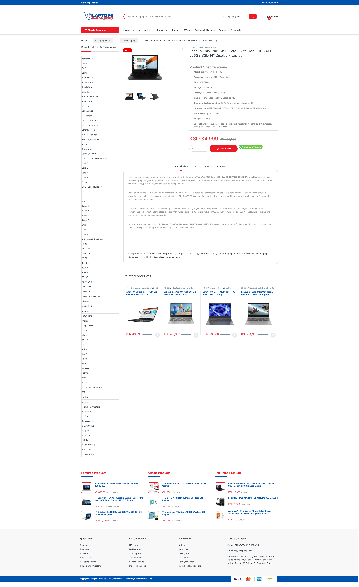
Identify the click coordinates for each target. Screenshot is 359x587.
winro (84, 377)
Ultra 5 (85, 225)
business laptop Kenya (244, 253)
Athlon (84, 144)
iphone (85, 339)
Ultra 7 (85, 229)
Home (84, 40)
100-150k (86, 248)
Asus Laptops (88, 106)
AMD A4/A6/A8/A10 (91, 139)
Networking (236, 30)
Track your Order (186, 561)
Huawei (85, 330)
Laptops (127, 30)
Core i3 (85, 163)
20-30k (85, 258)
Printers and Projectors (92, 387)
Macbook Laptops (90, 125)
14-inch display (191, 253)
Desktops (86, 291)
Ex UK (155, 288)
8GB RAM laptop (225, 253)
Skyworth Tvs (88, 426)
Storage (85, 92)
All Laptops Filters (90, 135)
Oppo (84, 358)
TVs (186, 30)
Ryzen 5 (85, 210)
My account (183, 549)
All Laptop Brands (103, 40)
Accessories (144, 30)
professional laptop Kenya (168, 257)
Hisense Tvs (87, 411)
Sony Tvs (86, 430)
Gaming (85, 73)
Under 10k (86, 286)
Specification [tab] (202, 166)
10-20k (85, 244)
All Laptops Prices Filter (92, 239)
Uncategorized (88, 454)
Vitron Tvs (86, 449)
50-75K (244, 288)
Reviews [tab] (222, 166)
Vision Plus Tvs (88, 445)
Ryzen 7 (85, 215)
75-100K (85, 277)
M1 (83, 191)
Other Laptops (88, 130)
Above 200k (87, 282)
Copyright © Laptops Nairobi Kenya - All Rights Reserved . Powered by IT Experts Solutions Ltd (116, 579)
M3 (83, 201)
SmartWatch (87, 87)
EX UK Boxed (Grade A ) (92, 187)
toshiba (85, 402)
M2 (83, 196)
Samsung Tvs (88, 421)
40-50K (129, 288)
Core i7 (149, 288)
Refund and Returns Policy (190, 566)
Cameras (86, 63)
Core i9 (85, 177)
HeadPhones (87, 77)
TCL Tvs (85, 440)
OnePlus (85, 354)
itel (83, 344)
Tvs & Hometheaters (91, 407)
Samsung (86, 368)
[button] (182, 49)
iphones (85, 301)
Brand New (189, 288)
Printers (222, 30)
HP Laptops (87, 115)
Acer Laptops (88, 101)
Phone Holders (88, 82)
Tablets (85, 397)
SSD (84, 392)
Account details (185, 557)
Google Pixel (87, 325)
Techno (85, 373)
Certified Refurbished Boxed (94, 158)
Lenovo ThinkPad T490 (145, 257)
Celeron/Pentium (89, 153)
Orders (181, 545)
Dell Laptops (87, 111)
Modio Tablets (88, 306)
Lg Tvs (85, 416)
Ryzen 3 (85, 206)
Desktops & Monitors (204, 30)
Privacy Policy (184, 553)
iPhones (176, 30)
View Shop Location (89, 3)
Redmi (84, 363)
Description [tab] (181, 166)
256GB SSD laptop (207, 253)
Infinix (84, 335)
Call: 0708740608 (270, 3)
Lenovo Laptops (129, 40)
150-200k (86, 253)
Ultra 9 (85, 234)
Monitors (85, 311)
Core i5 (85, 168)
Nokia (84, 349)
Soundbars (86, 435)
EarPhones (86, 68)
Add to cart (225, 148)
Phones (160, 30)
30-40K (85, 263)
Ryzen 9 (85, 220)
